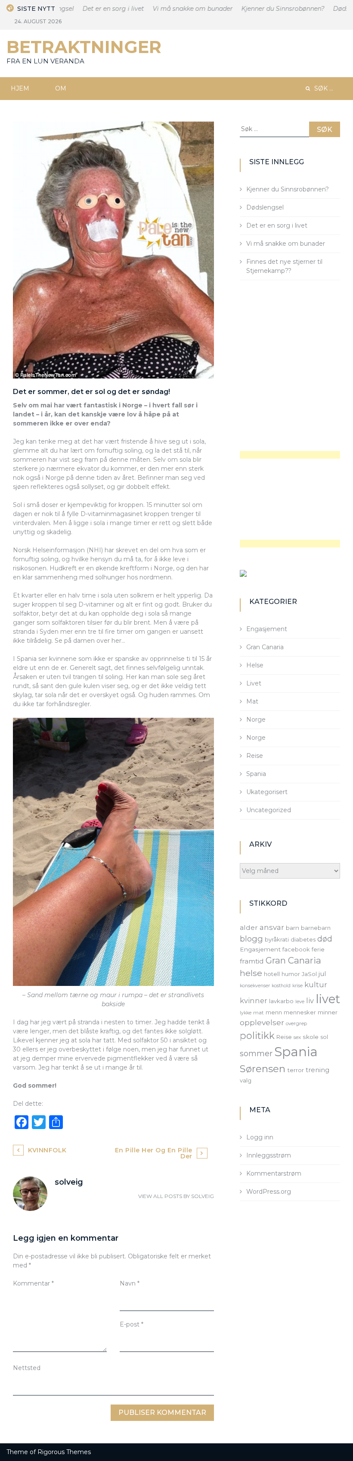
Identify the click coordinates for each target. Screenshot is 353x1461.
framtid (252, 961)
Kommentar (33, 1283)
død (324, 939)
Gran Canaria (265, 647)
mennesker (300, 1012)
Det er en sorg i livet (102, 9)
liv (310, 1000)
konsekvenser (255, 986)
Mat (252, 701)
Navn (129, 1283)
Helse (254, 665)
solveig (202, 1196)
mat (258, 1013)
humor (291, 973)
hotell (272, 973)
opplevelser (262, 1022)
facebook (296, 949)
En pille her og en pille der (153, 1153)
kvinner (253, 1000)
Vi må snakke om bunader (181, 9)
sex (297, 1037)
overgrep (296, 1023)
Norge (256, 719)
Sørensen (262, 1069)
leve (299, 1001)
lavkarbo (281, 1001)
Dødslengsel (265, 207)
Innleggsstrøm (268, 1155)
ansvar (272, 927)
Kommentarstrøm (273, 1173)
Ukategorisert (267, 792)
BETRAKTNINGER (83, 46)
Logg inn (259, 1137)
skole (311, 1036)
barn (292, 927)
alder (249, 927)
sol (324, 1036)
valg (245, 1080)
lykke (245, 1013)
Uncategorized (268, 810)
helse (251, 973)
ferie (318, 949)
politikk (257, 1035)
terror (295, 1070)
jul (322, 974)
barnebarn (316, 927)
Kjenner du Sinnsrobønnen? (271, 9)
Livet (253, 683)
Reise (254, 756)
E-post (131, 1324)
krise (297, 986)
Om (60, 88)
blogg (251, 939)
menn (274, 1012)
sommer (256, 1053)
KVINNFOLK (47, 1150)
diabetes (303, 939)
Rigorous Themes (64, 1452)
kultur (315, 984)
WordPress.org (268, 1191)
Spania (256, 774)
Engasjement (266, 629)
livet (328, 999)
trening (317, 1070)
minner (328, 1012)
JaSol (309, 973)
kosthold (281, 986)
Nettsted (26, 1368)
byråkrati (277, 939)
